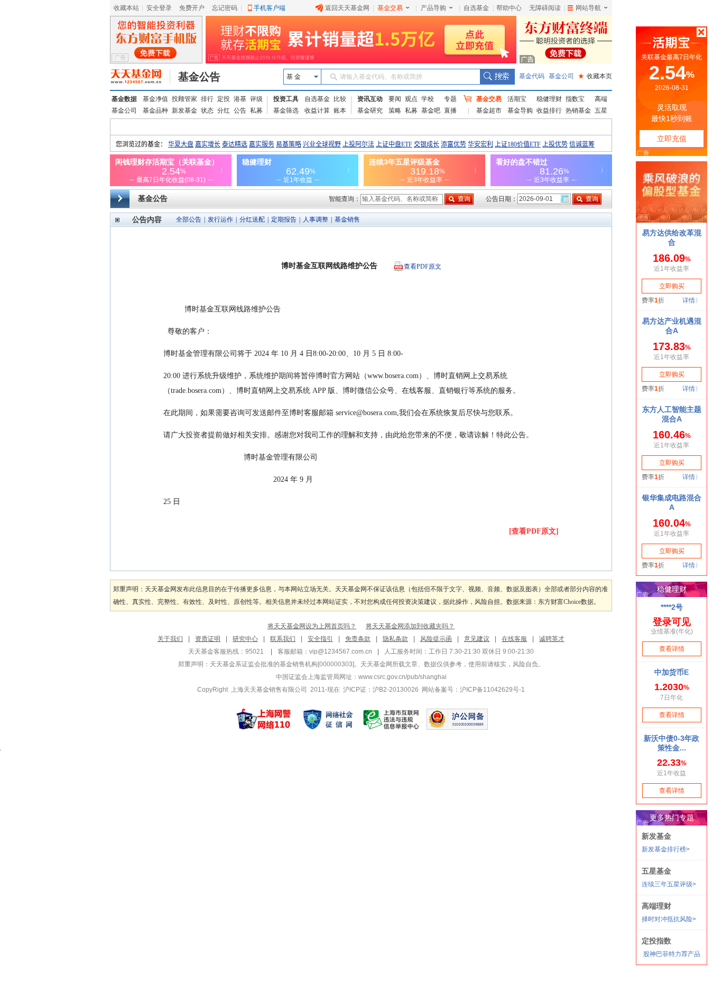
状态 (207, 110)
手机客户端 (269, 8)
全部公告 (188, 219)
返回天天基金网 (347, 8)
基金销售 (347, 219)
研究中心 (245, 639)
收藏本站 (126, 8)
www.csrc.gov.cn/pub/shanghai (402, 677)
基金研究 (370, 110)
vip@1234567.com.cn (340, 651)
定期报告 (284, 219)
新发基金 (184, 110)
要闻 (394, 99)
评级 (256, 99)
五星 (601, 110)
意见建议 (476, 639)
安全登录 (159, 8)
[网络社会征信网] (328, 719)
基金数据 (124, 99)
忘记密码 (224, 8)
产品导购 (433, 8)
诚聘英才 (551, 639)
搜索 (497, 76)
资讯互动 (370, 99)
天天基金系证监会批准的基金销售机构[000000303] (282, 664)
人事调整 (315, 219)
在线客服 (514, 639)
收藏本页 (595, 76)
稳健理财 (549, 99)
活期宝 (516, 99)
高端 (601, 99)
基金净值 (155, 99)
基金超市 (489, 110)
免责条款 (358, 639)
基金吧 (430, 110)
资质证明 (207, 639)
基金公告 (199, 76)
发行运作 (220, 219)
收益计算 (317, 110)
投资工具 (286, 99)
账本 (340, 110)
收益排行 (549, 110)
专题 (450, 99)
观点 (411, 99)
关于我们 (170, 639)
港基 (240, 99)
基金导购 (520, 110)
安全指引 (320, 639)
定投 (223, 99)
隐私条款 (395, 639)
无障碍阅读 (545, 8)
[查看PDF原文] (534, 531)
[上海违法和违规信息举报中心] (392, 719)
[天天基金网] (140, 77)
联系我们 (282, 639)
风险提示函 (436, 639)
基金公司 (561, 76)
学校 (427, 99)
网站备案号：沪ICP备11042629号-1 (473, 689)
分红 (223, 110)
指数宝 (575, 99)
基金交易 (390, 8)
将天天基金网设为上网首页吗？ (311, 626)
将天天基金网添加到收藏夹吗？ (410, 626)
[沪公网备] (457, 719)
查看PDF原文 (422, 266)
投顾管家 (184, 99)
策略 (394, 110)
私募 (256, 110)
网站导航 (588, 8)
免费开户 (192, 8)
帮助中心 (509, 8)
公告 (240, 110)
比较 (340, 99)
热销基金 (578, 110)
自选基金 (476, 8)
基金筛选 (286, 110)
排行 (207, 99)
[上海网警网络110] (264, 719)
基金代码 (531, 76)
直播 (450, 110)
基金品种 (155, 110)
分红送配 (252, 219)
